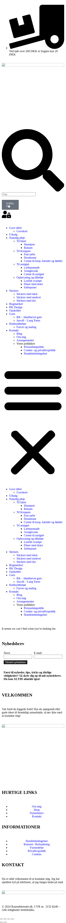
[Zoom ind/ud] (1, 919)
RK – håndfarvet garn (29, 317)
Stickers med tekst (26, 294)
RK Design (15, 307)
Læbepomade (32, 267)
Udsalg (13, 234)
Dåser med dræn (33, 284)
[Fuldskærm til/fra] (5, 919)
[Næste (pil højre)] (5, 922)
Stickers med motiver (28, 297)
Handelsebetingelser (35, 353)
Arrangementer (25, 340)
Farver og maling (26, 327)
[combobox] (19, 194)
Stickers (13, 290)
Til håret (21, 241)
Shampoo (29, 244)
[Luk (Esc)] (12, 919)
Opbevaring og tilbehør (29, 277)
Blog (19, 333)
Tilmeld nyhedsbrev (15, 662)
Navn (7, 652)
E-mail (38, 652)
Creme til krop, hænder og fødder (43, 260)
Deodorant (30, 257)
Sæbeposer (30, 287)
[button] (33, 421)
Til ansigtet (22, 264)
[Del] (8, 919)
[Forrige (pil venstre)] (1, 922)
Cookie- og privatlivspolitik (40, 350)
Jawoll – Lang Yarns (28, 320)
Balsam (28, 247)
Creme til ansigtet (34, 274)
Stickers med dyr (26, 300)
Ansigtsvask (31, 270)
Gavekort (21, 231)
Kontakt (14, 330)
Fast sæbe (29, 254)
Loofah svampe (33, 280)
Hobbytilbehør (17, 323)
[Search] (33, 190)
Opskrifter (15, 310)
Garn (12, 313)
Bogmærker (16, 303)
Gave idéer (15, 227)
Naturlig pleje (17, 237)
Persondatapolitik (34, 346)
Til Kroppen (23, 251)
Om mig (21, 337)
